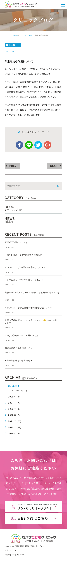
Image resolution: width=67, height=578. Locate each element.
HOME (15, 35)
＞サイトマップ (10, 550)
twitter (38, 145)
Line (29, 145)
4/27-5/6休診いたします (16, 242)
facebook (19, 145)
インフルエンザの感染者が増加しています (25, 267)
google (47, 145)
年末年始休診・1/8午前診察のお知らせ (23, 255)
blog (12, 45)
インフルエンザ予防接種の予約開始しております (28, 308)
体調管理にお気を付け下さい (19, 348)
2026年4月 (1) (19, 390)
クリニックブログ (27, 35)
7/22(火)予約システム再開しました (21, 335)
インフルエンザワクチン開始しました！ (24, 280)
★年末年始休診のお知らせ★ (19, 361)
